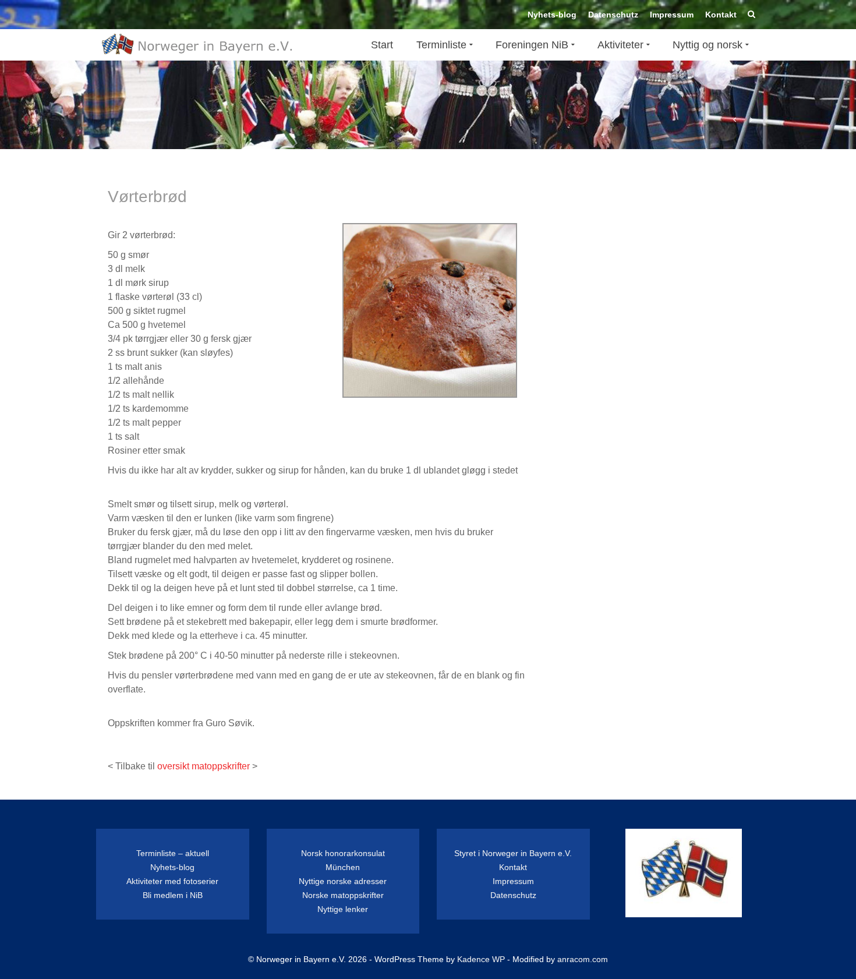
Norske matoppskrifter (343, 895)
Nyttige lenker (342, 909)
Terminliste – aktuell (172, 853)
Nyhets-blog (172, 867)
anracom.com (582, 959)
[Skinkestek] (751, 120)
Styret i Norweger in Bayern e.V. (513, 853)
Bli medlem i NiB (173, 895)
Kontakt (513, 867)
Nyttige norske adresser (343, 881)
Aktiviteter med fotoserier (172, 881)
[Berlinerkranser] (735, 120)
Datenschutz (513, 895)
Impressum (513, 881)
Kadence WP (481, 959)
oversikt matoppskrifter (203, 766)
